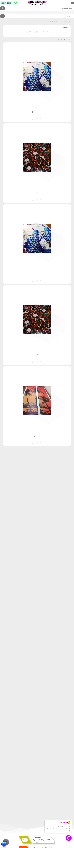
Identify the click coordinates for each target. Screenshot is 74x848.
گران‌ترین (28, 32)
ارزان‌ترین (36, 32)
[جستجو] (2, 8)
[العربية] (9, 3)
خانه (70, 22)
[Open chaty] (4, 844)
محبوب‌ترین (54, 32)
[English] (6, 3)
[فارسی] (3, 3)
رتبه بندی (45, 32)
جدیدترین (64, 32)
